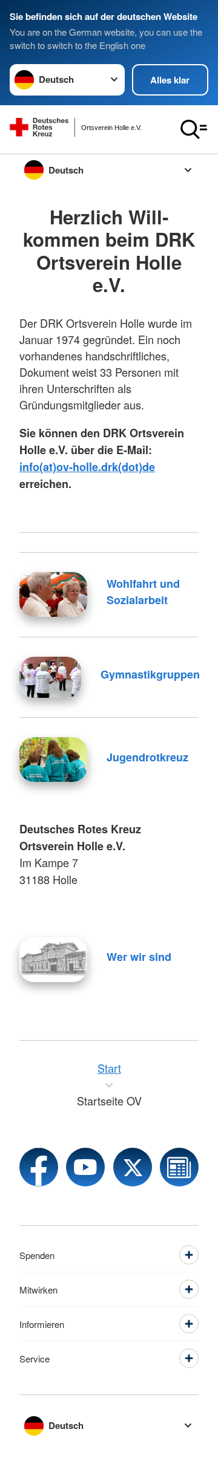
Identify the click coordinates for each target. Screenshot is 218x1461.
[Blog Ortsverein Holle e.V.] (179, 1167)
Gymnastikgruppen (150, 674)
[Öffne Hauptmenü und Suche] (193, 129)
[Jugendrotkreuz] (53, 759)
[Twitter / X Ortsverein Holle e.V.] (132, 1167)
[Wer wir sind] (53, 959)
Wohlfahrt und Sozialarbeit (143, 592)
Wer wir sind (139, 957)
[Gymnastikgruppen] (50, 677)
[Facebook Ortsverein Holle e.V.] (38, 1167)
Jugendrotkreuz (147, 757)
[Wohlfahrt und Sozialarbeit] (53, 594)
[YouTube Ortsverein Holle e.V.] (85, 1167)
